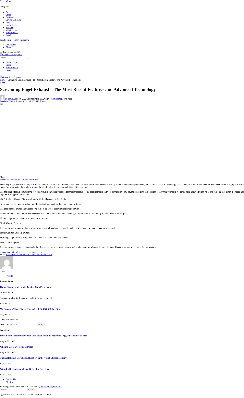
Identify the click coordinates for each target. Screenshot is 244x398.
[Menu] (1, 75)
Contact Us (11, 44)
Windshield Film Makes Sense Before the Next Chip (25, 369)
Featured (9, 27)
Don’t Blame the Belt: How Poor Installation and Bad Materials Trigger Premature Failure (43, 335)
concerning (5, 252)
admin (10, 99)
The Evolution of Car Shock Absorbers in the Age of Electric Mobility (33, 358)
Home (3, 80)
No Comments (54, 99)
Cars (8, 22)
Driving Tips (11, 25)
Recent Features (28, 252)
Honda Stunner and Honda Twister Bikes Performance (26, 287)
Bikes (8, 15)
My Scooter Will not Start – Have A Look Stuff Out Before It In (30, 309)
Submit (31, 389)
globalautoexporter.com (51, 386)
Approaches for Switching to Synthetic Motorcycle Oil (26, 298)
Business (10, 17)
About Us (10, 47)
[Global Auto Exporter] (11, 54)
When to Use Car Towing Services (16, 347)
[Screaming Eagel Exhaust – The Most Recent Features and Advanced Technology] (55, 174)
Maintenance (11, 30)
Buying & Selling (13, 20)
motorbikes (15, 252)
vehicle (39, 252)
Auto (8, 12)
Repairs (9, 35)
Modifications (12, 32)
